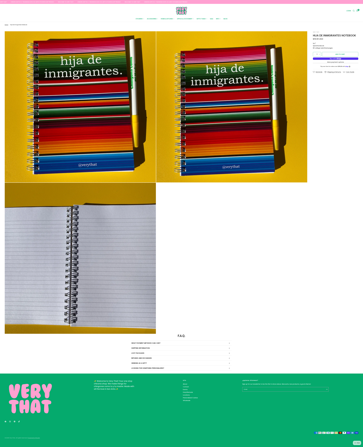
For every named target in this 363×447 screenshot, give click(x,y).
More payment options (335, 62)
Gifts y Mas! (201, 19)
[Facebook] (7, 421)
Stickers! (139, 19)
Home (6, 25)
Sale (211, 19)
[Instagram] (11, 421)
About (185, 384)
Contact (186, 387)
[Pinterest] (16, 421)
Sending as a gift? (139, 363)
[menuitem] (139, 19)
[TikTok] (20, 421)
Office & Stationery (184, 19)
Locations (186, 395)
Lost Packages (137, 353)
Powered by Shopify (34, 438)
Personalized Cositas (190, 398)
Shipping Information (140, 348)
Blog (225, 19)
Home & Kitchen (167, 19)
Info (217, 19)
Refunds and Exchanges (141, 358)
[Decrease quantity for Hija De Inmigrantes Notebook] (314, 54)
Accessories (152, 19)
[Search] (354, 11)
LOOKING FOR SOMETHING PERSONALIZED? (147, 368)
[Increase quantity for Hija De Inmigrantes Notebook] (319, 54)
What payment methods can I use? (145, 343)
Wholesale (186, 400)
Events (185, 389)
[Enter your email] (327, 389)
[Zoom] (152, 35)
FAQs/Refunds (188, 392)
